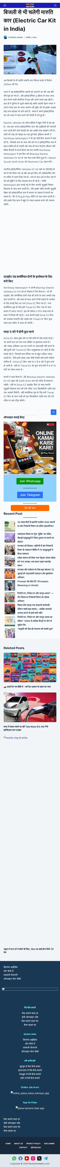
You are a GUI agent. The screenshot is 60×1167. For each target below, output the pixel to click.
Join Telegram (30, 495)
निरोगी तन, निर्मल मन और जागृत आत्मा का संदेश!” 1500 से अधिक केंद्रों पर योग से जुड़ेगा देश (34, 621)
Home (8, 1144)
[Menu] (5, 5)
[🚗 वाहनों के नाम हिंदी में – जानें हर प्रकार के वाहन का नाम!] (30, 667)
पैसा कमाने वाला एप (30, 1013)
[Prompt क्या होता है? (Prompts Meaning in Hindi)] (10, 585)
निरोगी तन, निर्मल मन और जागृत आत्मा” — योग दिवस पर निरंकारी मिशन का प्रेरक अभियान (35, 597)
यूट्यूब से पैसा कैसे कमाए (30, 1066)
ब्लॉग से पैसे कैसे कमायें (29, 1078)
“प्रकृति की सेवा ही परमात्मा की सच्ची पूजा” (35, 628)
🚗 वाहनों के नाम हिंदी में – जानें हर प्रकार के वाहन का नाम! (27, 686)
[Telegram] (46, 1158)
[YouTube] (27, 1158)
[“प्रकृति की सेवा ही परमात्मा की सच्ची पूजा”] (10, 633)
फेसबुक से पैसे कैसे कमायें (30, 1074)
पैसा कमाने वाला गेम (30, 1021)
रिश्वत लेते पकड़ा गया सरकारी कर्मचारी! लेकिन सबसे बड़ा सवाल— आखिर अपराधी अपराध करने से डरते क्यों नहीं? (34, 609)
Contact (23, 1147)
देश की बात (29, 508)
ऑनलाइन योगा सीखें (12, 978)
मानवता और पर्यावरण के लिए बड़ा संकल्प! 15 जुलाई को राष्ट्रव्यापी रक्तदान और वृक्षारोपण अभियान (35, 573)
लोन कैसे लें (8, 971)
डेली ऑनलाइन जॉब (30, 1017)
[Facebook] (20, 1158)
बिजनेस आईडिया (11, 967)
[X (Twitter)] (39, 1158)
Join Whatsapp (30, 481)
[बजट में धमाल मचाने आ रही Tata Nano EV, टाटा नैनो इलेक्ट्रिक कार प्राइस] (30, 707)
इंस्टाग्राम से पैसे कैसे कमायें (30, 1070)
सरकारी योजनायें (10, 975)
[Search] (53, 412)
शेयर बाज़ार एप (30, 1024)
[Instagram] (33, 1158)
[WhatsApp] (14, 1158)
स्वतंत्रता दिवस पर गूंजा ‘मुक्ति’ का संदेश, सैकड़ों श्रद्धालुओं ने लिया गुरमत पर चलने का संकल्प (35, 538)
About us (18, 1144)
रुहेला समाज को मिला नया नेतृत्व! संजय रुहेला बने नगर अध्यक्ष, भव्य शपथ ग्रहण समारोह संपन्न (36, 561)
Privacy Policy (33, 1144)
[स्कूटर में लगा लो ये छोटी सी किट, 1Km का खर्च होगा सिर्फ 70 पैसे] (30, 840)
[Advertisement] (30, 240)
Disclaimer (49, 1144)
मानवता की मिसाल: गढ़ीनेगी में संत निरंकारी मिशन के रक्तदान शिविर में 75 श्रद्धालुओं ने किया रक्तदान (35, 549)
